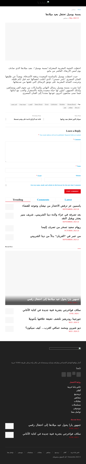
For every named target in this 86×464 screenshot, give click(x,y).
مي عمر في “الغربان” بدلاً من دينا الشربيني (55, 236)
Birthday (62, 104)
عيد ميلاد (77, 107)
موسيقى (77, 408)
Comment (77, 139)
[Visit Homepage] (43, 3)
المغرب (30, 104)
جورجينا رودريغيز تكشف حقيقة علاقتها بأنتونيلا (55, 318)
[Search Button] (7, 3)
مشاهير (74, 9)
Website (78, 175)
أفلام (79, 390)
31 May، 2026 (74, 322)
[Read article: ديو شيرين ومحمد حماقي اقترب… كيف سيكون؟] (9, 329)
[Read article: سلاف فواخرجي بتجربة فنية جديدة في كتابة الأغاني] (9, 311)
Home (79, 9)
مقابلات (77, 401)
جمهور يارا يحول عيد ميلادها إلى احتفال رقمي (53, 299)
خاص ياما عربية (74, 387)
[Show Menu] (79, 3)
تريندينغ (77, 394)
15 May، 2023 (74, 18)
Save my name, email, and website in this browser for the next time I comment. (55, 185)
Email (38, 176)
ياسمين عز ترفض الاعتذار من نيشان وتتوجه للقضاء (51, 205)
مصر (65, 107)
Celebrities (54, 104)
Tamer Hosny (39, 104)
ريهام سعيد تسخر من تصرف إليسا (61, 227)
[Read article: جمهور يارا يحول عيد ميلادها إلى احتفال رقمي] (43, 278)
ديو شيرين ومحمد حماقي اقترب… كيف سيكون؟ (53, 327)
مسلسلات (76, 405)
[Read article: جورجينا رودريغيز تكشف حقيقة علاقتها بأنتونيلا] (9, 320)
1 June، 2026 (73, 302)
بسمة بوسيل (22, 104)
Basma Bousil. (71, 104)
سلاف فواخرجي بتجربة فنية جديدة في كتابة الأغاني (52, 310)
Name (78, 166)
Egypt (46, 104)
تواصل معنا (76, 412)
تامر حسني (14, 104)
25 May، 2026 (74, 331)
